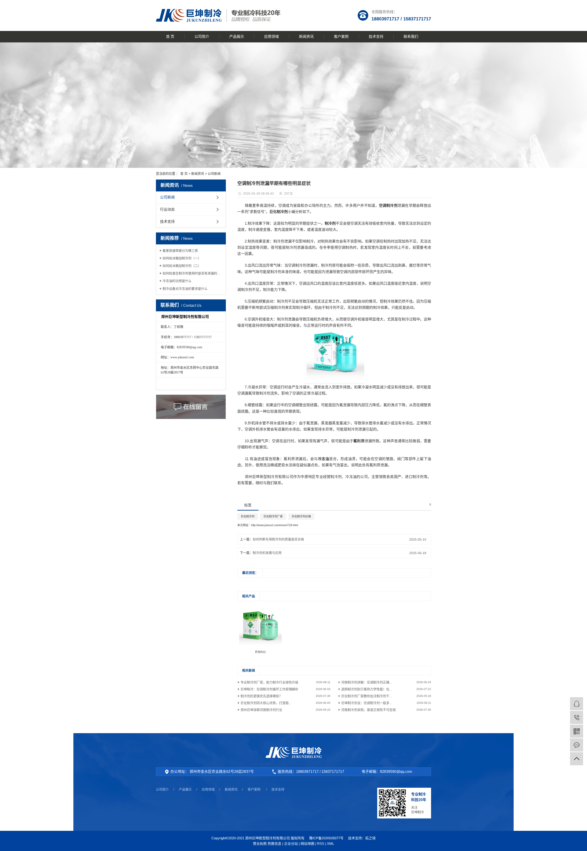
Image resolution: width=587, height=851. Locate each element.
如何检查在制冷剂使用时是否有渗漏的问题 (192, 273)
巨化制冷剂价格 (301, 516)
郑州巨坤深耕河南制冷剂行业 (261, 710)
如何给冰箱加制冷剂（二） (182, 266)
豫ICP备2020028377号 (326, 838)
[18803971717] (576, 717)
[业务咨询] (576, 703)
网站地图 (307, 843)
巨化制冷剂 (248, 516)
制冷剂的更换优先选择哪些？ (261, 696)
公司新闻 (214, 173)
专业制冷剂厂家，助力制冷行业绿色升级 (269, 682)
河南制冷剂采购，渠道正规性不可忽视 (368, 710)
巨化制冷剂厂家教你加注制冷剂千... (366, 696)
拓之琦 (370, 838)
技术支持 (376, 37)
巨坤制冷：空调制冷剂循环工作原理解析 (269, 689)
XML (330, 843)
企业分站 (291, 843)
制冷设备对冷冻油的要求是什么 (185, 288)
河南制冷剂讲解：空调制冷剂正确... (366, 682)
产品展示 (236, 37)
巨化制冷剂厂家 (273, 516)
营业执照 (260, 843)
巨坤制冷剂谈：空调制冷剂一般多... (366, 703)
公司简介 (201, 37)
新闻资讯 (306, 37)
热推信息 (274, 843)
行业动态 (167, 209)
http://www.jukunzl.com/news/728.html (274, 525)
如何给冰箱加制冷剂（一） (182, 258)
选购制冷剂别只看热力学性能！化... (366, 689)
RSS (320, 843)
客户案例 (341, 37)
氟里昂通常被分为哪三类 (180, 250)
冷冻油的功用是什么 (177, 281)
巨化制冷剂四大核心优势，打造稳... (266, 703)
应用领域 (271, 37)
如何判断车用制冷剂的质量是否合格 (278, 539)
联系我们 (411, 37)
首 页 (170, 37)
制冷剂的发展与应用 (267, 553)
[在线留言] (576, 745)
